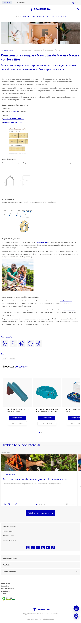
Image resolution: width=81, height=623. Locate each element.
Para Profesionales (20, 2)
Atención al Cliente (9, 526)
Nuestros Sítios (8, 536)
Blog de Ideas (8, 531)
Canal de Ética (5, 586)
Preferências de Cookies (47, 619)
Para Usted (7, 2)
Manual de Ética (5, 583)
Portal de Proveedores (7, 588)
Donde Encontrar (6, 591)
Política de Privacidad (32, 619)
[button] (76, 616)
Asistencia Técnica (9, 540)
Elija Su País (4, 593)
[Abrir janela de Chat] (76, 608)
